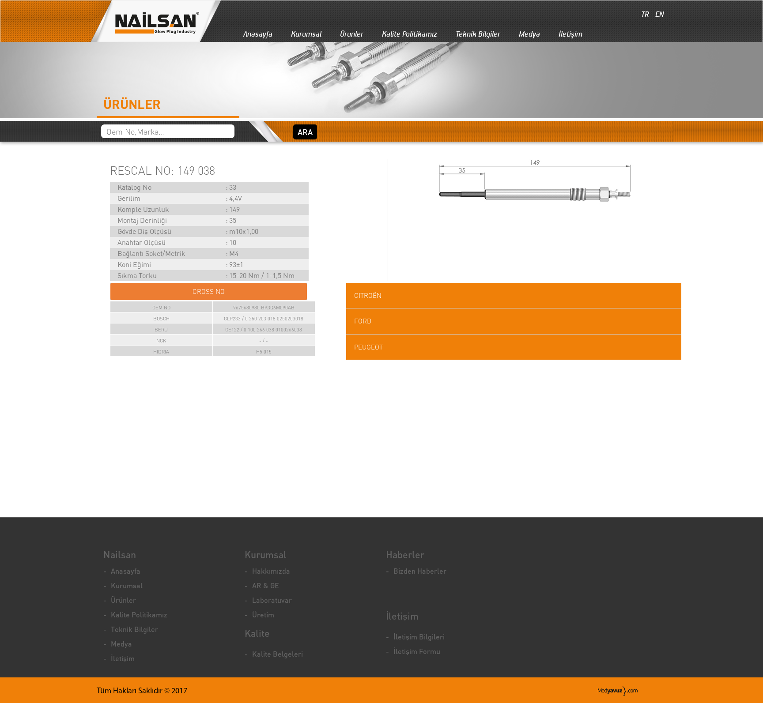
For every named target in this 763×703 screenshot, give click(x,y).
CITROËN (368, 295)
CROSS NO (209, 291)
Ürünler (351, 34)
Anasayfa (257, 34)
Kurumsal (306, 34)
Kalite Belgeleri (277, 654)
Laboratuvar (272, 600)
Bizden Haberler (419, 571)
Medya (529, 34)
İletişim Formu (416, 651)
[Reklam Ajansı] (618, 691)
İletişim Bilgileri (419, 636)
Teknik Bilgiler (478, 34)
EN (658, 14)
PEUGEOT (368, 347)
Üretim (263, 614)
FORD (362, 321)
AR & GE (265, 585)
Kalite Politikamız (409, 34)
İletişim (570, 34)
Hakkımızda (271, 571)
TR (644, 14)
